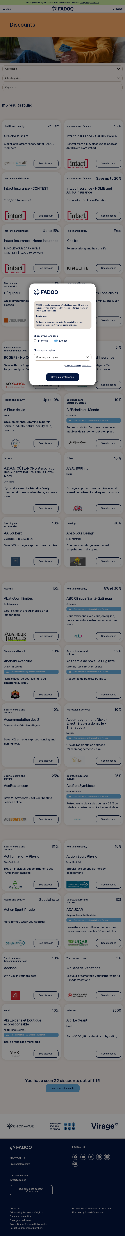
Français (43, 340)
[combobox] (62, 357)
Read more (41, 316)
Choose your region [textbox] (47, 357)
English (63, 340)
